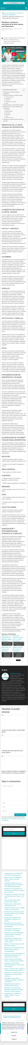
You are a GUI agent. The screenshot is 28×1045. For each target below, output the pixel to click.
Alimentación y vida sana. (15, 13)
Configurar (14, 1039)
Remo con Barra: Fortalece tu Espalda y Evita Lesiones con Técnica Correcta (14, 772)
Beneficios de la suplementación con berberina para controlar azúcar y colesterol (14, 974)
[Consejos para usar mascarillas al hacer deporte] (14, 742)
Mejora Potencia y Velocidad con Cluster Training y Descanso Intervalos (13, 879)
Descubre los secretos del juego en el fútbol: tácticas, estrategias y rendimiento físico (14, 934)
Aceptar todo (14, 1032)
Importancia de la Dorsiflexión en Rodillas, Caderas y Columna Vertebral (13, 995)
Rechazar (14, 1035)
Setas (7, 103)
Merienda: (8, 114)
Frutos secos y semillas (11, 101)
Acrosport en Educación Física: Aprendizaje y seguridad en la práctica (12, 919)
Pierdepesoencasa (8, 29)
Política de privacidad (9, 1016)
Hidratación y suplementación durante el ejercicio (13, 120)
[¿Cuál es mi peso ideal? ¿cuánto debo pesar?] (14, 721)
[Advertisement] (14, 854)
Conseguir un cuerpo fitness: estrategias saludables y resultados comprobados (13, 980)
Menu (3, 8)
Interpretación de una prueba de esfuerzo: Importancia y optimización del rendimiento (14, 924)
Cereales (8, 100)
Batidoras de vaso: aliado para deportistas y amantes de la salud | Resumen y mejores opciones (13, 989)
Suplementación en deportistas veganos (13, 104)
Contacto (10, 1017)
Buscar (14, 833)
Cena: (7, 116)
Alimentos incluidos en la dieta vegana (12, 95)
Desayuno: (8, 109)
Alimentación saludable (8, 14)
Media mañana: (9, 111)
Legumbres (8, 98)
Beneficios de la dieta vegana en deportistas (11, 92)
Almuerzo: (8, 112)
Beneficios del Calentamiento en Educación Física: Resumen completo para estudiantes (14, 890)
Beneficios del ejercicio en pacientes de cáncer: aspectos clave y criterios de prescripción (14, 913)
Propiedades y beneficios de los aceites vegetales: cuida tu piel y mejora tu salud (13, 940)
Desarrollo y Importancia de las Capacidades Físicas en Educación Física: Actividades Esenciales (13, 884)
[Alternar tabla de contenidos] (23, 90)
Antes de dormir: (9, 117)
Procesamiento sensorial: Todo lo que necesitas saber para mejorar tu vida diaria (14, 896)
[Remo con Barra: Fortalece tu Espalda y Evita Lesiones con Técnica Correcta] (14, 762)
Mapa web (17, 1017)
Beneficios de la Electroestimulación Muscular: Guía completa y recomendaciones (14, 949)
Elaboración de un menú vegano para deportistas (13, 107)
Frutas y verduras (9, 96)
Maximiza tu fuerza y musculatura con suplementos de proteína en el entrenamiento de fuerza (14, 955)
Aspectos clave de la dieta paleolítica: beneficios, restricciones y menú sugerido (14, 964)
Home (5, 13)
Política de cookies (19, 1028)
